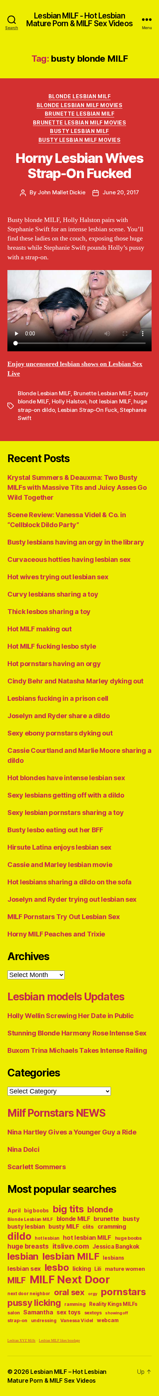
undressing (44, 1320)
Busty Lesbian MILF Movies (79, 140)
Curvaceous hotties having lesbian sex (69, 559)
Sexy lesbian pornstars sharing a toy (65, 812)
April (14, 1210)
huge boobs (128, 1238)
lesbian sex (24, 1268)
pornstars (123, 1291)
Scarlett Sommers (36, 1167)
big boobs (36, 1211)
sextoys (93, 1312)
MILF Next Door (70, 1279)
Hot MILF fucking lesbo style (51, 646)
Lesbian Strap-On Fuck (87, 409)
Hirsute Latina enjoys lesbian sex (59, 847)
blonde (100, 1209)
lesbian (22, 1256)
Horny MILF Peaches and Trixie (56, 934)
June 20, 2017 (120, 192)
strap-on (17, 1320)
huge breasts (28, 1246)
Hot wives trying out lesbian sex (57, 577)
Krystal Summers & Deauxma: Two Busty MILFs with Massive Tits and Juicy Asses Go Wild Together (77, 487)
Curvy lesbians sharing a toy (52, 594)
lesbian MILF (70, 1256)
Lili (97, 1269)
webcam (107, 1320)
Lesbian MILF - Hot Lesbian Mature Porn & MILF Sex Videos (79, 19)
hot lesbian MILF (110, 401)
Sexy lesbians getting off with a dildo (65, 795)
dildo (19, 1236)
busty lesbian (26, 1226)
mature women (125, 1269)
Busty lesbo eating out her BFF (55, 830)
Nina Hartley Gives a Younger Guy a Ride (71, 1132)
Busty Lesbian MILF (79, 131)
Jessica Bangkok (115, 1246)
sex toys (69, 1312)
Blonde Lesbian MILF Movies (79, 105)
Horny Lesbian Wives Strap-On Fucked (79, 165)
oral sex (69, 1292)
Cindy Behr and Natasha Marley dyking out (75, 681)
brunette (106, 1218)
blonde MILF (73, 1218)
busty (131, 1218)
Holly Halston (69, 401)
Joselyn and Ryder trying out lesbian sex (71, 899)
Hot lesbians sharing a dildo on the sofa (69, 882)
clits (88, 1226)
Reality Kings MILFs (113, 1304)
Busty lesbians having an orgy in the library (75, 542)
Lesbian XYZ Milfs (21, 1341)
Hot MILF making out (39, 629)
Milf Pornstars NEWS (56, 1113)
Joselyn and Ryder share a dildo (58, 716)
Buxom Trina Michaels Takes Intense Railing (77, 1050)
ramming (74, 1304)
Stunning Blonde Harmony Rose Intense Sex (76, 1033)
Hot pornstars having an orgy (54, 664)
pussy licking (34, 1302)
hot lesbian (47, 1238)
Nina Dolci (23, 1149)
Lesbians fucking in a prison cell (57, 698)
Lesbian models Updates (65, 996)
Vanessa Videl (77, 1320)
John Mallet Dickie (61, 192)
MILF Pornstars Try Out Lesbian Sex (63, 917)
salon (13, 1312)
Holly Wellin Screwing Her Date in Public (70, 1016)
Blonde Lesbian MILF (79, 96)
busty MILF (63, 1226)
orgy (92, 1293)
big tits (68, 1209)
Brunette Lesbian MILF (80, 113)
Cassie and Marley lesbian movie (59, 864)
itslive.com (71, 1246)
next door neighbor (28, 1293)
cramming (112, 1226)
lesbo (56, 1267)
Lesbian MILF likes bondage (59, 1341)
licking (81, 1268)
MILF (16, 1280)
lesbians (113, 1258)
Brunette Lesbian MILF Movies (79, 122)
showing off (116, 1313)
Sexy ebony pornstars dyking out (60, 733)
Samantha (38, 1312)
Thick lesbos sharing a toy (49, 611)
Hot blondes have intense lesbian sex (66, 778)
